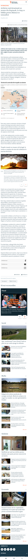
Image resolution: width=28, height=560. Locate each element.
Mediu (4, 376)
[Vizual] (6, 558)
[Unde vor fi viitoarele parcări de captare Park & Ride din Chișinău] (6, 369)
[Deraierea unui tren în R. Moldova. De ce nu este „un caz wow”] (6, 348)
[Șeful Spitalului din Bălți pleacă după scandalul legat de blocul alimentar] (6, 481)
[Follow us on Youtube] (5, 549)
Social (4, 323)
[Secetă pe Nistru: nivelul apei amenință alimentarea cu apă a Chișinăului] (6, 425)
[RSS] (11, 549)
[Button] (24, 21)
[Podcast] (14, 558)
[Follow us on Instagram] (8, 549)
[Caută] (22, 558)
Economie (5, 489)
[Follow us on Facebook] (2, 549)
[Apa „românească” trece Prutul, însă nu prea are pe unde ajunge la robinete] (14, 333)
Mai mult (24, 429)
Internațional (5, 5)
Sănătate (5, 434)
